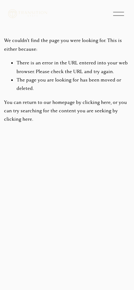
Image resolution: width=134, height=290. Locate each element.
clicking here (97, 102)
